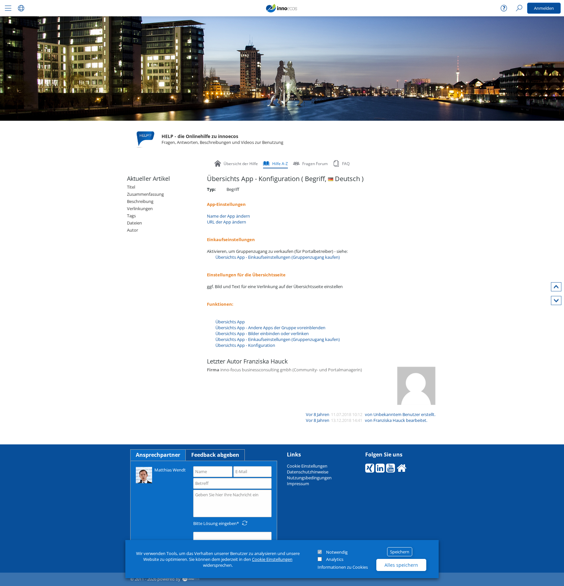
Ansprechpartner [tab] (158, 454)
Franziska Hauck (389, 420)
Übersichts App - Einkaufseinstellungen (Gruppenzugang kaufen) (277, 257)
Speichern (399, 552)
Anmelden (544, 8)
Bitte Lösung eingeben (215, 523)
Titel (131, 187)
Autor (132, 230)
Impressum (298, 483)
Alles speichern (401, 565)
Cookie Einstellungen (272, 559)
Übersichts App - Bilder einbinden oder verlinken (262, 333)
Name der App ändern (228, 216)
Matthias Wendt (170, 470)
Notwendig (337, 552)
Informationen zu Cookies (343, 567)
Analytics (334, 559)
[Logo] (281, 8)
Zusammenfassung (145, 194)
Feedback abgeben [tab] (215, 454)
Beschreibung (140, 201)
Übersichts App (230, 322)
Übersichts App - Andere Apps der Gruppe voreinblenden (270, 328)
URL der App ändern (226, 222)
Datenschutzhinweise (307, 472)
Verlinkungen (140, 208)
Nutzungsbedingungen (309, 478)
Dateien (134, 223)
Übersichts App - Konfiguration (245, 345)
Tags (131, 216)
